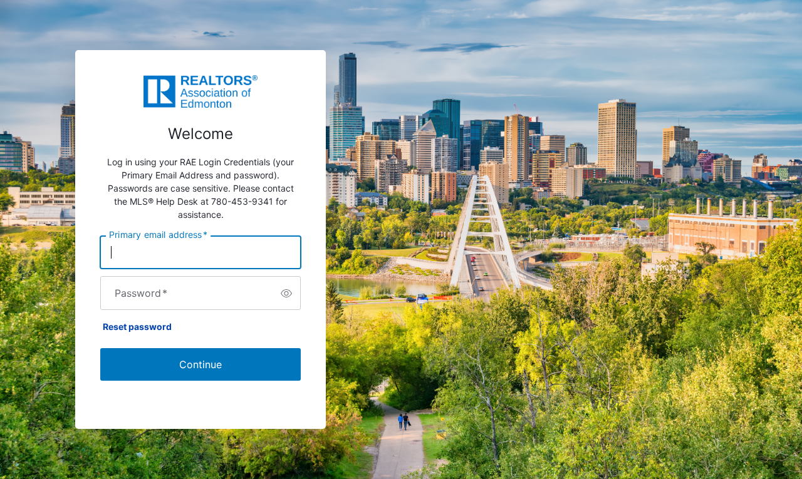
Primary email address (158, 235)
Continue (200, 364)
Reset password (137, 326)
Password (141, 293)
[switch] (286, 293)
